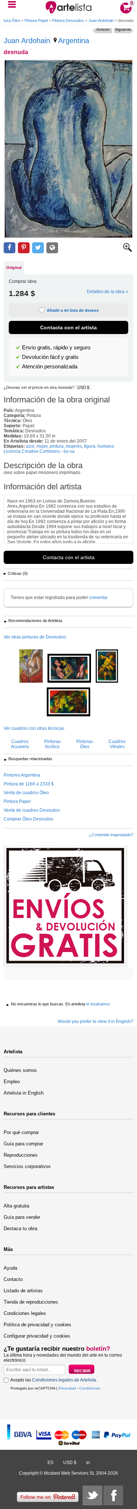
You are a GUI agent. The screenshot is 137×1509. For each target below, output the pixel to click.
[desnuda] (68, 149)
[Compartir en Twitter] (38, 248)
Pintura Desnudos (68, 20)
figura (89, 446)
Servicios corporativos (27, 1166)
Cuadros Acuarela (20, 744)
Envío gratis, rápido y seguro (56, 347)
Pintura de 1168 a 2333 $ (29, 783)
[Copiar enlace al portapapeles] (52, 248)
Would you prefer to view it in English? (95, 1021)
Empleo (12, 1081)
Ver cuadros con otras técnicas (34, 728)
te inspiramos (98, 1004)
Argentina (73, 41)
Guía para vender (22, 1217)
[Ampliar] (127, 250)
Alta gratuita (16, 1206)
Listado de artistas (23, 1290)
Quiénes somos (20, 1070)
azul (30, 446)
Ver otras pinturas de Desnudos (35, 637)
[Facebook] (113, 1495)
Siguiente (123, 29)
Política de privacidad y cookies (37, 1324)
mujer (42, 446)
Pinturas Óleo (84, 744)
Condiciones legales (25, 1313)
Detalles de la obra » (107, 291)
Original (14, 267)
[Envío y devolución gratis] (66, 906)
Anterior (103, 29)
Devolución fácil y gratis (50, 357)
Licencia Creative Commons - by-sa (39, 451)
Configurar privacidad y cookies (37, 1336)
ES (50, 1462)
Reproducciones (21, 1155)
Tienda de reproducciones (31, 1302)
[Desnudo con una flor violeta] (31, 667)
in (88, 1462)
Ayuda (10, 1268)
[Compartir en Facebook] (9, 248)
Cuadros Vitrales (117, 744)
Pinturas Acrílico (52, 744)
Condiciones (89, 1388)
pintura (57, 446)
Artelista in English (23, 1093)
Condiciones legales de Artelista (64, 1380)
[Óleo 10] (68, 702)
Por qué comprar (21, 1132)
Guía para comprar (23, 1143)
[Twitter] (92, 1495)
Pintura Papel (36, 20)
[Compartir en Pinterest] (24, 248)
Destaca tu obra (20, 1228)
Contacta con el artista (68, 327)
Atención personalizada (49, 366)
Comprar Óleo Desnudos (28, 819)
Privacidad (67, 1388)
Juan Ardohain (101, 20)
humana (106, 446)
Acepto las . (53, 1380)
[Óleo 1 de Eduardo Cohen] (69, 669)
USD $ (83, 387)
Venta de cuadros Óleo (26, 792)
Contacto (13, 1279)
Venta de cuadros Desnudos (32, 810)
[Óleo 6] (107, 667)
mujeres (74, 446)
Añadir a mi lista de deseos (73, 310)
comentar (98, 597)
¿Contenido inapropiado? (111, 835)
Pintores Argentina (22, 775)
